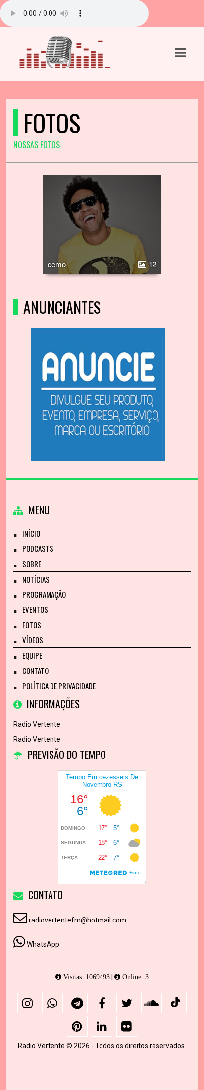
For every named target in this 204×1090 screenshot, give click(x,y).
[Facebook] (102, 1003)
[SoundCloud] (151, 1003)
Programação (44, 594)
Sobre (31, 563)
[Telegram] (77, 1003)
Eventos (35, 609)
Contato (35, 670)
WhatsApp (43, 944)
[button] (180, 53)
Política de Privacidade (59, 685)
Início (31, 533)
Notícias (36, 579)
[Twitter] (126, 1003)
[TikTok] (176, 1003)
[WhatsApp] (52, 1003)
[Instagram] (27, 1003)
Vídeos (32, 639)
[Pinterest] (77, 1026)
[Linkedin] (102, 1026)
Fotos (31, 624)
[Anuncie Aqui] (98, 376)
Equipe (32, 655)
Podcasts (37, 548)
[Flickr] (126, 1026)
